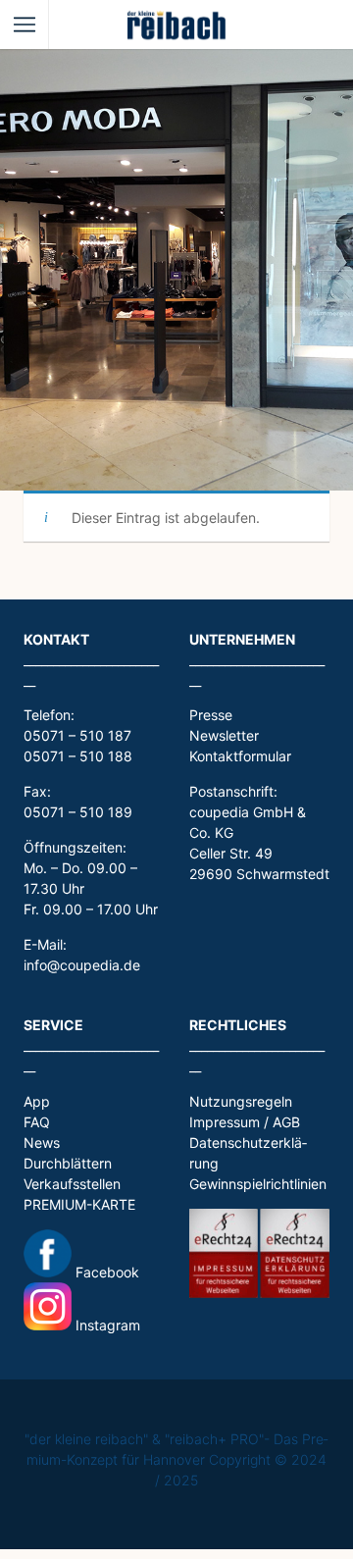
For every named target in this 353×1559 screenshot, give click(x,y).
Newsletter (224, 735)
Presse (210, 714)
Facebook (105, 1272)
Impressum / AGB (244, 1122)
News (42, 1142)
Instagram (106, 1325)
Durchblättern (68, 1163)
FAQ (37, 1122)
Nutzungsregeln (240, 1101)
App (37, 1101)
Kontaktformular (240, 756)
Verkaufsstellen (72, 1183)
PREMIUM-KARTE (79, 1204)
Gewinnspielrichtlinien (258, 1183)
